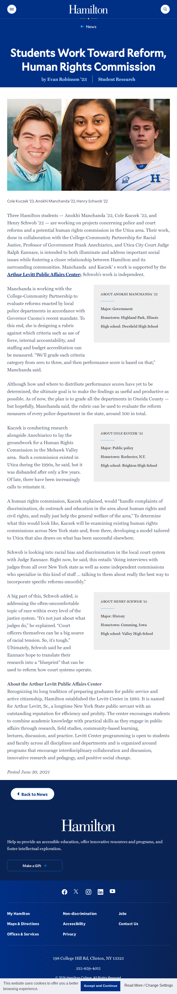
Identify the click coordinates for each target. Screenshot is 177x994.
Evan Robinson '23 (67, 79)
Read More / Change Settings (148, 985)
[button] (12, 9)
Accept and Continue (100, 986)
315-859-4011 (88, 968)
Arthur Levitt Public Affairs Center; (44, 274)
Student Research (116, 79)
